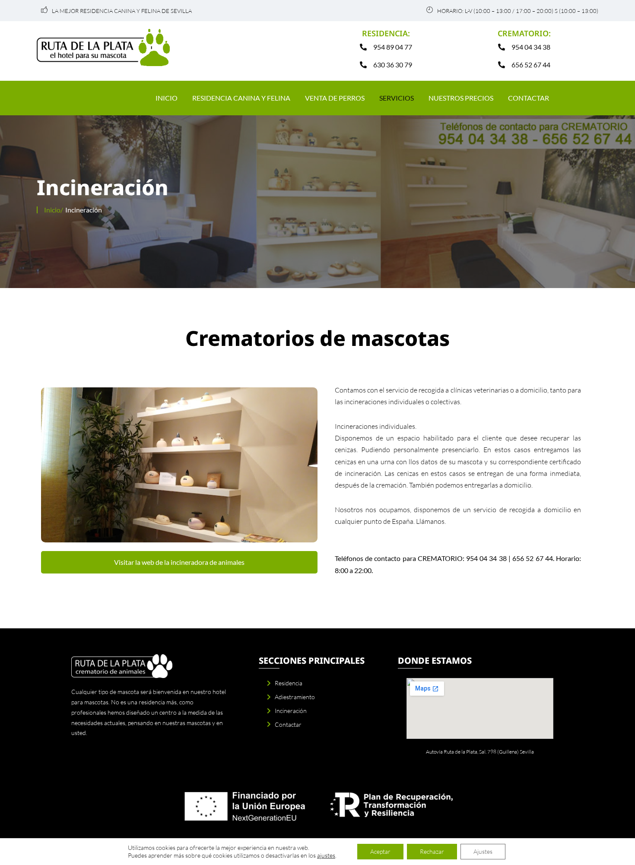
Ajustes (482, 851)
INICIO (167, 98)
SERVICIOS (396, 98)
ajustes (326, 855)
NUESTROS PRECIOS (461, 98)
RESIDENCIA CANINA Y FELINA (241, 98)
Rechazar (432, 851)
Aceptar (380, 851)
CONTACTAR (528, 98)
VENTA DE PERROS (335, 98)
